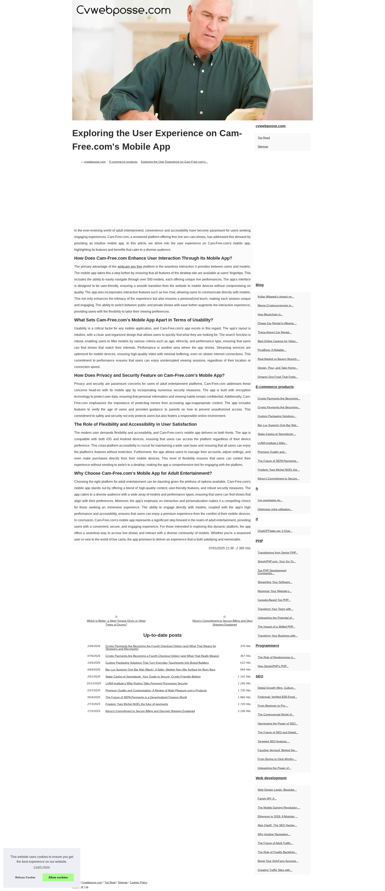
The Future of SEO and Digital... (278, 732)
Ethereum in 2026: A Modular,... (278, 816)
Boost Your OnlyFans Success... (278, 861)
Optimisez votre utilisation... (275, 509)
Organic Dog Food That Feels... (278, 376)
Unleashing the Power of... (274, 768)
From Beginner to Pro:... (273, 705)
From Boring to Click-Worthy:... (277, 759)
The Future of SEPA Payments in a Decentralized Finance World (146, 697)
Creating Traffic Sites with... (275, 870)
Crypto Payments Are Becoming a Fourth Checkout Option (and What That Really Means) (162, 655)
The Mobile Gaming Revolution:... (279, 807)
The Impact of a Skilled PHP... (276, 626)
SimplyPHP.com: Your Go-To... (277, 561)
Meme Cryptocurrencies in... (276, 305)
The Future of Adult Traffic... (275, 843)
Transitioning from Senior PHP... (278, 552)
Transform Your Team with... (275, 609)
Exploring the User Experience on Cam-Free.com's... (174, 161)
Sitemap (263, 146)
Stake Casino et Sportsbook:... (277, 434)
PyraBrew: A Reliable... (272, 350)
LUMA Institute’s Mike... (272, 443)
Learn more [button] (42, 867)
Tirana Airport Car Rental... (275, 332)
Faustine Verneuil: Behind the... (277, 750)
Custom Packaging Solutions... (277, 416)
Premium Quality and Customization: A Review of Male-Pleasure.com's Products (156, 690)
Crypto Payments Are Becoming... (279, 398)
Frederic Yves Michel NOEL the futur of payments (136, 704)
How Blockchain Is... (270, 314)
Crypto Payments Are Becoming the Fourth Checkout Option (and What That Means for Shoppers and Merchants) (160, 647)
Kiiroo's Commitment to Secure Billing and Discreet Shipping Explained (224, 622)
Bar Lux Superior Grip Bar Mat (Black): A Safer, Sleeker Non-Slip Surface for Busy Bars (160, 669)
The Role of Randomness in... (277, 657)
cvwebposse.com (95, 161)
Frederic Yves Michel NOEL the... (279, 469)
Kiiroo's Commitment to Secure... (278, 478)
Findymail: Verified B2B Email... (277, 696)
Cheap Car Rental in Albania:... (277, 323)
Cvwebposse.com (91, 882)
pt (82, 886)
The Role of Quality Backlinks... (277, 852)
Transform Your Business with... (278, 635)
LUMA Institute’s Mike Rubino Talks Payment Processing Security (146, 683)
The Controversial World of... (276, 714)
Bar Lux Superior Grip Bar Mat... (278, 425)
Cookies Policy (138, 882)
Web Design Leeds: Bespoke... (277, 789)
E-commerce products (123, 161)
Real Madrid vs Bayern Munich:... (279, 359)
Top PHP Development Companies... (272, 572)
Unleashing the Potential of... (276, 617)
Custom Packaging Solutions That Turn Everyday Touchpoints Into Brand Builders (157, 662)
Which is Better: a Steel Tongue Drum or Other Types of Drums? (116, 622)
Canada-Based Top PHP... (274, 599)
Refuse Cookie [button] (25, 877)
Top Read (264, 137)
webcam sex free (130, 266)
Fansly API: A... (267, 798)
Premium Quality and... (272, 451)
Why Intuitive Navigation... (274, 834)
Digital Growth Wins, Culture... (277, 687)
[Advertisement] (162, 195)
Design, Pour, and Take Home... (278, 367)
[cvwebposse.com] (192, 60)
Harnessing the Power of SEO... (278, 723)
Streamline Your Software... (275, 582)
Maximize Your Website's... (275, 591)
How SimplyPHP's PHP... (273, 666)
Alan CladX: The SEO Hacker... (277, 825)
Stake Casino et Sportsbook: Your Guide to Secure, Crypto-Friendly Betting (153, 676)
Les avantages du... (270, 500)
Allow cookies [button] (58, 877)
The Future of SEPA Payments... (278, 460)
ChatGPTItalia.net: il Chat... (275, 530)
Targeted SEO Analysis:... (274, 741)
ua (86, 886)
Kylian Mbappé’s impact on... (276, 296)
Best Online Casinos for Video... (278, 341)
